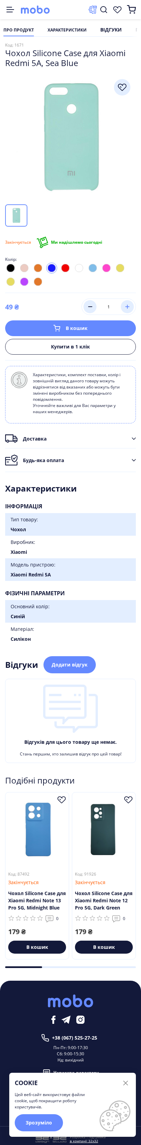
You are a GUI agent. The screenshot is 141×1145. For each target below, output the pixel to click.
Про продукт (18, 30)
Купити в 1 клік (70, 346)
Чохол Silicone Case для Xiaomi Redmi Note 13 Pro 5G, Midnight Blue (37, 900)
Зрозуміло (39, 1122)
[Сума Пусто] (131, 9)
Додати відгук (70, 664)
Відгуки (111, 30)
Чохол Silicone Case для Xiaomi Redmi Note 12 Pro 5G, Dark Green (103, 900)
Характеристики (67, 30)
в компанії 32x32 (84, 1140)
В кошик (77, 328)
